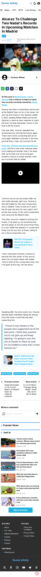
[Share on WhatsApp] (3, 88)
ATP (14, 10)
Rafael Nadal (6, 373)
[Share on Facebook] (7, 88)
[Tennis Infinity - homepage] (9, 3)
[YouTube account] (23, 567)
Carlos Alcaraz (19, 373)
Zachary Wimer (9, 40)
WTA (21, 10)
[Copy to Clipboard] (21, 88)
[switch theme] (34, 3)
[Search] (31, 3)
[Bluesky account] (30, 567)
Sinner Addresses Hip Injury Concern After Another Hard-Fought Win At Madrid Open (24, 360)
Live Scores (31, 10)
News (7, 10)
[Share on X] (12, 88)
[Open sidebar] (1, 10)
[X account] (4, 567)
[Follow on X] (36, 77)
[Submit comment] (37, 414)
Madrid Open (20, 97)
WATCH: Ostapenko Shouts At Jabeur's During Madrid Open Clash (23, 243)
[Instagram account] (17, 567)
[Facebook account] (11, 567)
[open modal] (38, 3)
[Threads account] (36, 567)
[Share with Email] (16, 88)
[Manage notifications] (37, 573)
